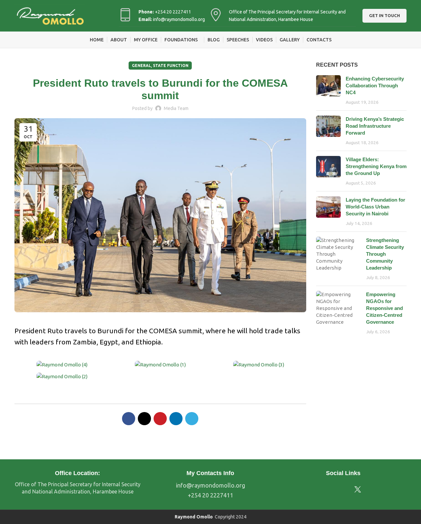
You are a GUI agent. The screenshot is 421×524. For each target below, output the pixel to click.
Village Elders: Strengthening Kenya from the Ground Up (376, 166)
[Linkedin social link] (176, 418)
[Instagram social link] (338, 489)
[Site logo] (49, 15)
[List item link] (210, 485)
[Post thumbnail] (328, 90)
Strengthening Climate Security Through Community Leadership (385, 254)
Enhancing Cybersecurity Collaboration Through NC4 (375, 85)
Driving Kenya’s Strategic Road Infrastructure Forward (375, 126)
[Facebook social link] (128, 418)
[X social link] (144, 418)
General (141, 65)
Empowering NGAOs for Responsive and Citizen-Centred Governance (384, 308)
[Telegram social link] (191, 418)
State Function (170, 65)
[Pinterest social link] (160, 418)
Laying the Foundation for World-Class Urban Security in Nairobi (375, 206)
